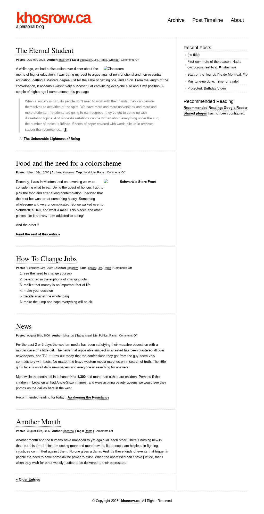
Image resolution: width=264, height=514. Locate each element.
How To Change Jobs (46, 258)
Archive (176, 20)
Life (96, 59)
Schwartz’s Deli (28, 210)
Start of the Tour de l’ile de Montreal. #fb (217, 74)
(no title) (193, 55)
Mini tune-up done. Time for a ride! (213, 81)
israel (88, 335)
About (237, 20)
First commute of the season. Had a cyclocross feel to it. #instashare (214, 64)
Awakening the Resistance (88, 397)
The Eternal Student (44, 50)
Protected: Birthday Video (206, 88)
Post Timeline (207, 20)
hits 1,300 (78, 377)
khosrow (64, 59)
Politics (103, 335)
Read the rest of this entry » (38, 234)
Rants (103, 59)
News (24, 326)
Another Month (38, 421)
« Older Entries (28, 479)
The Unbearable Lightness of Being (52, 139)
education (86, 59)
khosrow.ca (53, 17)
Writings (114, 59)
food (87, 172)
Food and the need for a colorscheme (68, 163)
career (92, 267)
